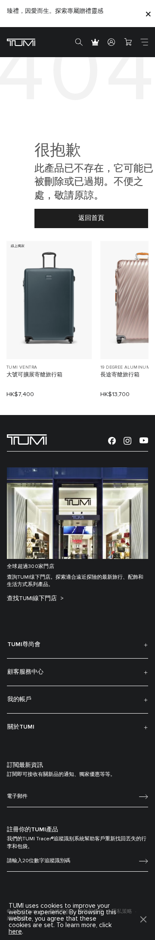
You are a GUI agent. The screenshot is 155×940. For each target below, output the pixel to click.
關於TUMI (20, 727)
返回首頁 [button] (91, 218)
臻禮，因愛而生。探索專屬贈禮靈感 (55, 11)
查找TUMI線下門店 (33, 598)
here (15, 931)
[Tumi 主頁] (21, 42)
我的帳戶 (19, 699)
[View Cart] (128, 42)
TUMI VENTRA (21, 367)
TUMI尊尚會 (23, 644)
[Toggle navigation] (144, 42)
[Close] (148, 13)
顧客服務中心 (25, 672)
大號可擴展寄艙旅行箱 (34, 375)
